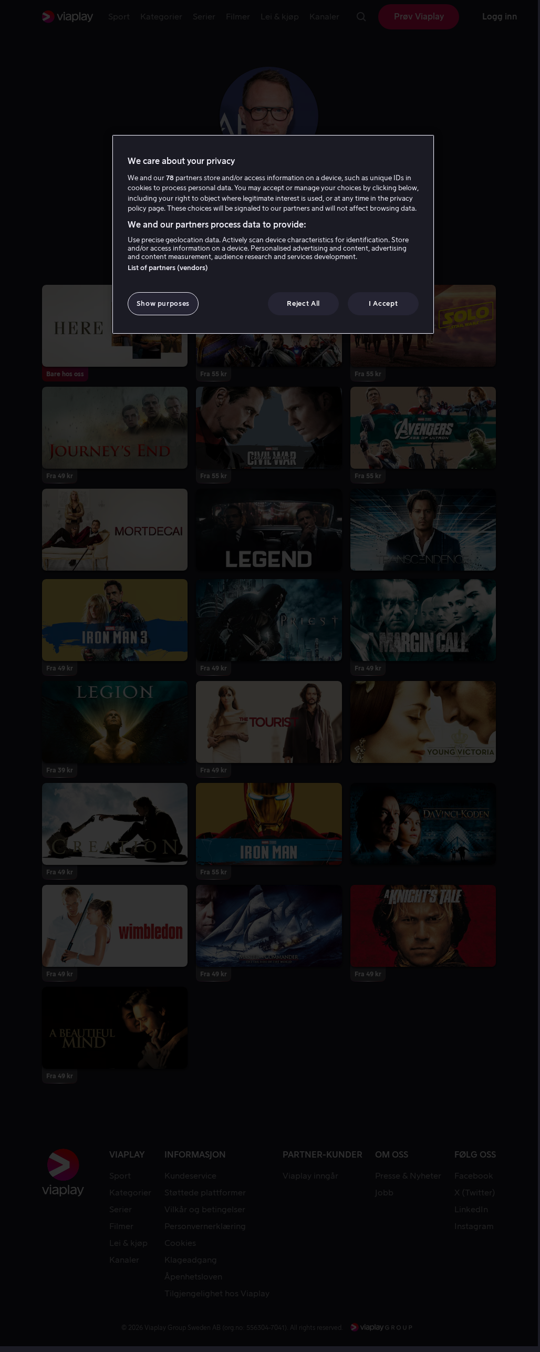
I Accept (383, 303)
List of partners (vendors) (168, 267)
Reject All (303, 303)
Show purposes (163, 303)
